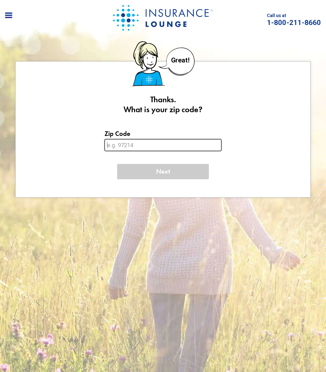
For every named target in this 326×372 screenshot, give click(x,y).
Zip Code (117, 134)
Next (163, 171)
